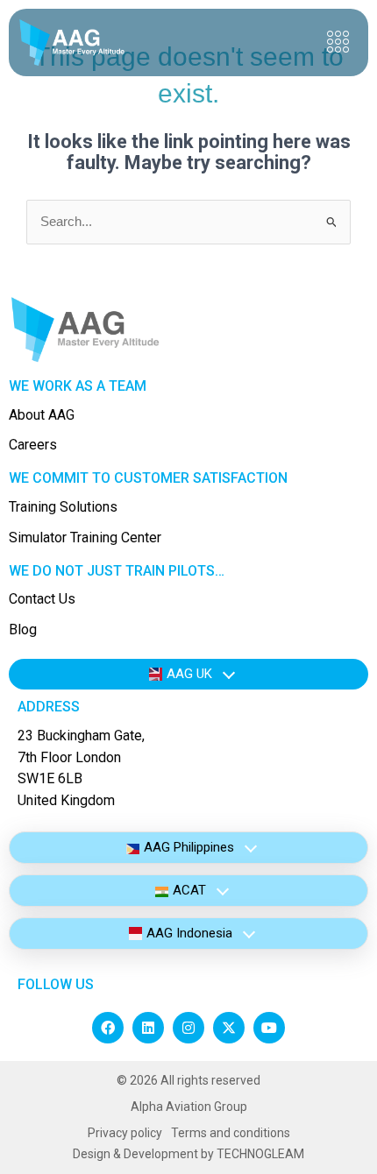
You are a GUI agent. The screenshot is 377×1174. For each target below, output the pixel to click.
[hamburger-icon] (338, 42)
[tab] (188, 674)
